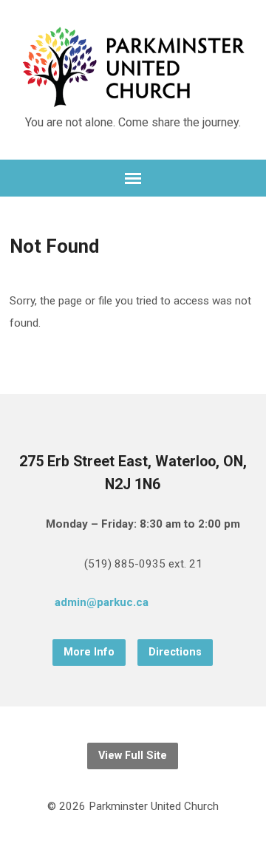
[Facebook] (202, 605)
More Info (89, 652)
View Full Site (132, 755)
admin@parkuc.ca (102, 602)
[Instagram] (225, 605)
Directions (175, 652)
